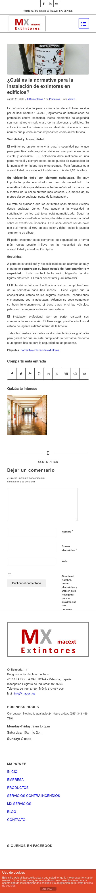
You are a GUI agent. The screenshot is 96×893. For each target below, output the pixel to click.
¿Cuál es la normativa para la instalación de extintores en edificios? (40, 85)
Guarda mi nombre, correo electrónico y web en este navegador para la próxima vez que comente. (69, 592)
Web (64, 561)
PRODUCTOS (18, 787)
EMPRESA (15, 779)
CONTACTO (16, 819)
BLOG (11, 811)
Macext (71, 99)
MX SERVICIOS (19, 803)
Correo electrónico (69, 548)
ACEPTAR (48, 889)
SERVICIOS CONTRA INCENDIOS (33, 795)
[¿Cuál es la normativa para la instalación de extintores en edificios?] (48, 59)
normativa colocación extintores (40, 350)
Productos (54, 99)
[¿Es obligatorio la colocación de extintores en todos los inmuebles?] (27, 415)
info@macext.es (24, 693)
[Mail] (57, 3)
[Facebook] (44, 3)
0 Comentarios (35, 99)
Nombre (67, 531)
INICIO (12, 771)
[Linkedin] (50, 3)
